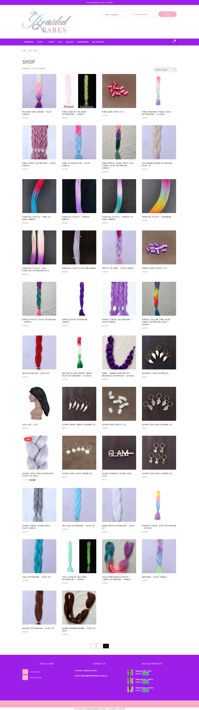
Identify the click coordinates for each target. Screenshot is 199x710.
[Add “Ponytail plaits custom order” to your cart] (79, 247)
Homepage (29, 42)
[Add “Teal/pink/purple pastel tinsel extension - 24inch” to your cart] (119, 556)
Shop (40, 42)
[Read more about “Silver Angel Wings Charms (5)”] (79, 404)
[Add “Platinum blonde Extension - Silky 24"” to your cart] (159, 142)
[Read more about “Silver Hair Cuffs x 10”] (119, 404)
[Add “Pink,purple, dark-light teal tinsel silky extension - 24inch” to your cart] (119, 142)
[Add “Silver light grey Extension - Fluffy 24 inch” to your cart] (39, 453)
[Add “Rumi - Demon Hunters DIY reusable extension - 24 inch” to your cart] (119, 352)
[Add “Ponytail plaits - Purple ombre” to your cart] (79, 196)
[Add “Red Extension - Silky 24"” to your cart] (39, 352)
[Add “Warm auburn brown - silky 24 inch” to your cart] (79, 607)
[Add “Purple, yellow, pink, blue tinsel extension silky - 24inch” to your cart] (159, 299)
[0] (173, 42)
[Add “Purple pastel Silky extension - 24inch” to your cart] (39, 299)
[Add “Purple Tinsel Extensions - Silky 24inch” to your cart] (119, 299)
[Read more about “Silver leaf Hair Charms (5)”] (159, 404)
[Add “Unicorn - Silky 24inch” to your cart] (159, 556)
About (52, 42)
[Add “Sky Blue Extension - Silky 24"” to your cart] (79, 505)
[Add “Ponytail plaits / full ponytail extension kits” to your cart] (39, 247)
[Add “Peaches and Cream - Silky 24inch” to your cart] (39, 91)
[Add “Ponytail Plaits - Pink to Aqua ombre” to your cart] (39, 196)
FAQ (60, 42)
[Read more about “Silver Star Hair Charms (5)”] (159, 453)
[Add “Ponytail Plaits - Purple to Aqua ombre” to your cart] (119, 196)
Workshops (83, 42)
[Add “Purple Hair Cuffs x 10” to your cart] (159, 247)
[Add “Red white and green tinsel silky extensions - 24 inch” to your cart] (79, 352)
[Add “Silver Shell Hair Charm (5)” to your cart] (79, 453)
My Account (98, 42)
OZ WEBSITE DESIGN (116, 709)
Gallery (70, 42)
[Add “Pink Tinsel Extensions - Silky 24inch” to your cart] (39, 142)
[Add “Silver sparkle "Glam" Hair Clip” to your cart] (119, 453)
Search (167, 14)
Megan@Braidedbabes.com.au (94, 675)
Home (24, 51)
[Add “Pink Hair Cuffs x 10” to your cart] (119, 91)
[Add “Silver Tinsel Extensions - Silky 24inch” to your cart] (39, 505)
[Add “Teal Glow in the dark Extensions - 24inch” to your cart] (79, 556)
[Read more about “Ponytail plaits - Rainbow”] (159, 196)
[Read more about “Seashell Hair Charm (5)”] (159, 352)
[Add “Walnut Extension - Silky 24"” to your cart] (39, 607)
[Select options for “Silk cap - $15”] (39, 404)
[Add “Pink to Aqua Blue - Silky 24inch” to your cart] (79, 142)
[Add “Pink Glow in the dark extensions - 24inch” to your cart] (79, 91)
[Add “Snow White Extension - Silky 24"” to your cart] (119, 505)
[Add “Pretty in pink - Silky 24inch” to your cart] (119, 247)
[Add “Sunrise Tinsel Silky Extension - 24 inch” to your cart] (159, 505)
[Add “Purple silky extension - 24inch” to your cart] (79, 299)
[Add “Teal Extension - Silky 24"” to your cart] (39, 556)
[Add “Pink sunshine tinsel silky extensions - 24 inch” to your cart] (159, 91)
